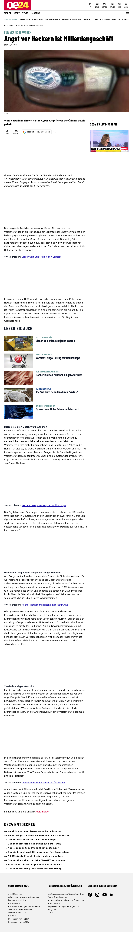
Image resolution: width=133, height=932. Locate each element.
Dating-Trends (75, 19)
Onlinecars (87, 19)
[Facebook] (90, 895)
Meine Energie (54, 19)
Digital (11, 25)
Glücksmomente (26, 19)
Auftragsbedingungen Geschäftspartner (66, 894)
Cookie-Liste (14, 903)
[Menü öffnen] (127, 13)
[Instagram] (97, 895)
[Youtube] (104, 895)
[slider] (102, 148)
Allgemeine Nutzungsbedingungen (23, 897)
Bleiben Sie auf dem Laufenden (102, 885)
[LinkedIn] (112, 895)
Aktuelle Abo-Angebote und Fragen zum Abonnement (66, 902)
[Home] (5, 25)
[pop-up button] (120, 148)
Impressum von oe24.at (18, 919)
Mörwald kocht (110, 19)
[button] (94, 148)
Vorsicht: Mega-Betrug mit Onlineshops (44, 506)
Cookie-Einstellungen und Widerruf (24, 906)
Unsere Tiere (97, 19)
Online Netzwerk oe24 (18, 885)
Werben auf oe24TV (17, 912)
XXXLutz (65, 19)
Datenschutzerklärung (18, 900)
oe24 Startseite (15, 894)
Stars (25, 13)
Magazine (35, 13)
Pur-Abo (12, 916)
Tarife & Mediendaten (58, 897)
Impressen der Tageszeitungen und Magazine (63, 908)
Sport (17, 13)
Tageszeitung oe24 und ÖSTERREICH (65, 885)
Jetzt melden (42, 812)
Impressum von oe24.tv (18, 922)
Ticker (7, 13)
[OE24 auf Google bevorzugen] (54, 132)
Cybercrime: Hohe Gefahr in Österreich (43, 783)
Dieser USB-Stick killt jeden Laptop (41, 257)
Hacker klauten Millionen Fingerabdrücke (45, 605)
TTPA (50, 912)
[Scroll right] (127, 19)
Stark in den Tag (124, 19)
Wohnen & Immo (41, 19)
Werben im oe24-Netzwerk (20, 909)
